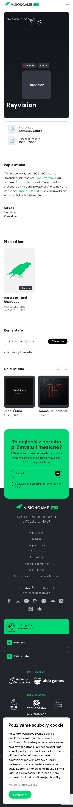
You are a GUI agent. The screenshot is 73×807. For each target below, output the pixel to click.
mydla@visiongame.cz (36, 592)
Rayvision (29, 18)
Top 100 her (36, 570)
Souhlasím (20, 794)
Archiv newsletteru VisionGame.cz (36, 576)
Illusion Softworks (30, 191)
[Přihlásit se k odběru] (57, 473)
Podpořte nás (36, 545)
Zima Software (44, 178)
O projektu (36, 532)
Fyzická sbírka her (36, 563)
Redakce (36, 538)
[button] (58, 369)
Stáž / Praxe (36, 551)
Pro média (36, 557)
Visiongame (13, 18)
